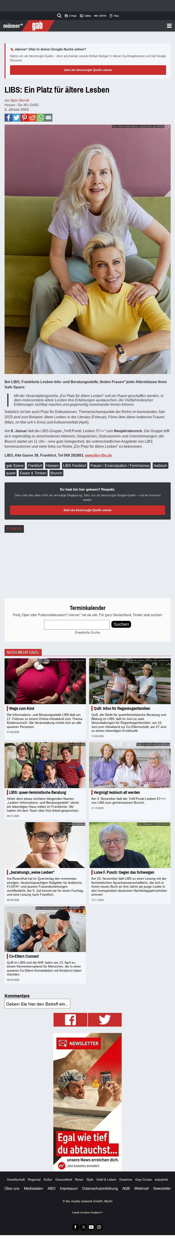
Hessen (52, 465)
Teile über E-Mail (48, 118)
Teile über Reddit (32, 118)
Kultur (48, 1179)
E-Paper (70, 15)
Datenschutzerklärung (100, 1188)
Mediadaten (33, 1188)
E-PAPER (14, 529)
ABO (51, 1188)
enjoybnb (161, 1179)
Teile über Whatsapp (40, 118)
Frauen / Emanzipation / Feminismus (119, 465)
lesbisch (160, 465)
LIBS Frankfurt (74, 465)
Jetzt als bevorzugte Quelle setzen (88, 70)
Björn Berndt (20, 100)
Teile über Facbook (9, 118)
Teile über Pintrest (24, 118)
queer (10, 473)
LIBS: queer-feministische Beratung (37, 792)
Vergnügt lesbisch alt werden (117, 792)
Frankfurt (35, 465)
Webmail (141, 1188)
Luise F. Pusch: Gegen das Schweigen (124, 872)
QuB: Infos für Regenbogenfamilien (122, 708)
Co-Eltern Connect (24, 956)
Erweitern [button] (168, 128)
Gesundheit (63, 1179)
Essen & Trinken (33, 473)
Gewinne (125, 1179)
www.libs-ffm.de (98, 455)
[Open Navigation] (113, 25)
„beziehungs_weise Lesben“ (32, 872)
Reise (79, 1179)
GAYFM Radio (100, 15)
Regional (34, 1179)
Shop (114, 15)
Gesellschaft (16, 1179)
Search (58, 14)
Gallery (85, 15)
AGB (126, 1188)
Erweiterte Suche (87, 632)
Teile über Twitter (17, 118)
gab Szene (15, 465)
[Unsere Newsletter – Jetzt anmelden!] (87, 1102)
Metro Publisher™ (93, 1212)
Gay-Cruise (143, 1179)
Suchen (121, 624)
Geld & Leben (106, 1179)
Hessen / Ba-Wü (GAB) (22, 104)
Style (89, 1179)
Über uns (12, 1188)
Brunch (56, 473)
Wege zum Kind (21, 708)
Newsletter (162, 1188)
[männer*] (28, 25)
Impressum (69, 1188)
